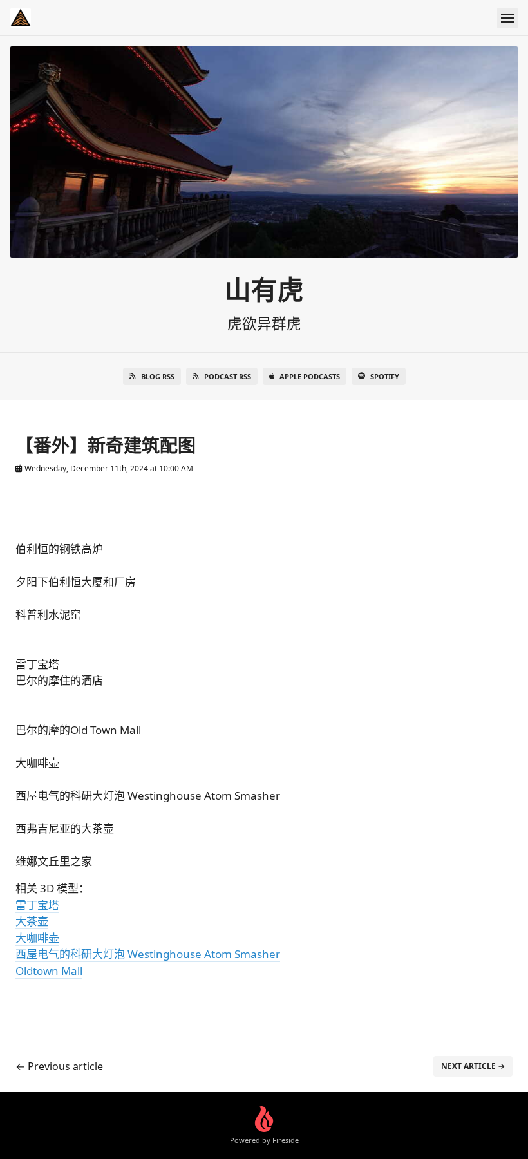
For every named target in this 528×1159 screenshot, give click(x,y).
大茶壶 (31, 921)
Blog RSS (157, 376)
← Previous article (59, 1066)
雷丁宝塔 (37, 905)
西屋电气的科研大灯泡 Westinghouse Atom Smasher (147, 954)
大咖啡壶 (37, 937)
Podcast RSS (227, 376)
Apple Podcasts (309, 376)
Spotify (384, 376)
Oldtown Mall (48, 970)
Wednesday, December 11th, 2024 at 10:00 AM (108, 468)
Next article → (473, 1065)
